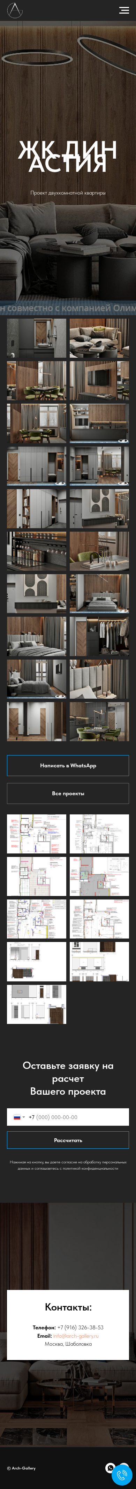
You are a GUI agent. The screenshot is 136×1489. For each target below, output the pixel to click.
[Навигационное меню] (124, 10)
